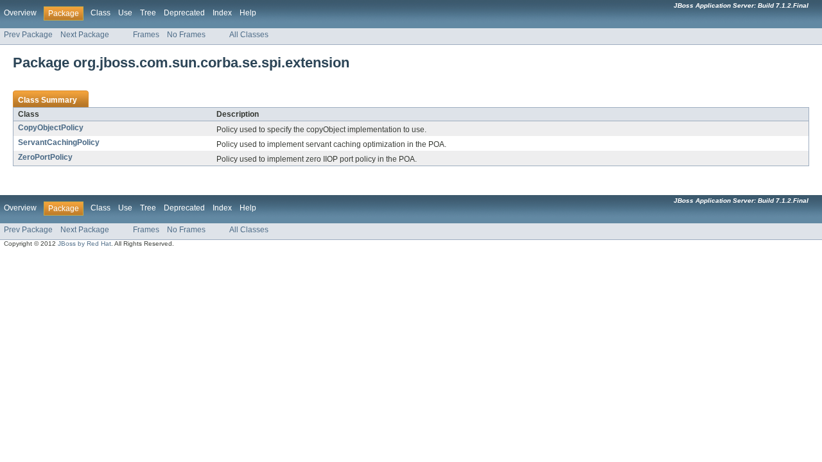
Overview (20, 12)
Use (125, 12)
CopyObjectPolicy (50, 127)
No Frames (186, 34)
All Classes (248, 34)
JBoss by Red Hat (84, 243)
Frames (146, 34)
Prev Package (28, 34)
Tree (148, 12)
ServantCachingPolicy (59, 142)
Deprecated (184, 12)
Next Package (84, 34)
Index (222, 12)
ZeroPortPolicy (45, 157)
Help (248, 12)
